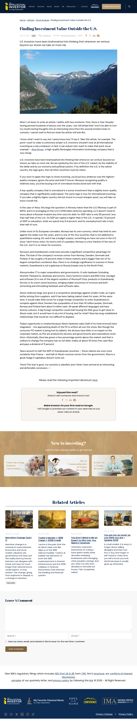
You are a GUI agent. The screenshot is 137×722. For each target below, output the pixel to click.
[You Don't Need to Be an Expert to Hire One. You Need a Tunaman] (85, 519)
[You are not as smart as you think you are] (118, 518)
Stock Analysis (42, 20)
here (95, 380)
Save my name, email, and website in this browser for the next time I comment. (46, 641)
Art (63, 6)
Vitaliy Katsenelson (68, 35)
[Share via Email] (98, 35)
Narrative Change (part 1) (18, 539)
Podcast (40, 6)
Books (56, 6)
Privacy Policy (126, 714)
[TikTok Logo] (33, 714)
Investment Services (111, 6)
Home (22, 20)
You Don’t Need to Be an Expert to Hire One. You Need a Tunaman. (84, 540)
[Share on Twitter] (90, 35)
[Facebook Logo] (5, 714)
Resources (71, 6)
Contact (84, 6)
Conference (94, 6)
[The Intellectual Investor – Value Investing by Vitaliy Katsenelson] (15, 6)
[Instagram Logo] (27, 714)
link (91, 680)
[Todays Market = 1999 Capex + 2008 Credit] (52, 519)
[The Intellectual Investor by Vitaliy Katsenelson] (12, 700)
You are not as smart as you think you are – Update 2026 (117, 538)
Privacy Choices (104, 714)
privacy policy (61, 680)
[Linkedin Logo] (22, 714)
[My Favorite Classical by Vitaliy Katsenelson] (45, 700)
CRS (83, 673)
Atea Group (38, 149)
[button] (129, 6)
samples (16, 680)
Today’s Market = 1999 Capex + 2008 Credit (50, 539)
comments (46, 36)
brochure (99, 673)
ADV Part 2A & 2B (64, 673)
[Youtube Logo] (11, 714)
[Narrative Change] (19, 519)
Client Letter (11, 583)
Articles (32, 6)
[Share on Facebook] (86, 35)
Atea (33, 36)
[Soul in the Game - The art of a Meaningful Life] (73, 700)
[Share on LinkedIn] (94, 35)
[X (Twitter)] (16, 714)
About (49, 6)
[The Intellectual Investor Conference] (90, 700)
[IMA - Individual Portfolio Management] (117, 700)
